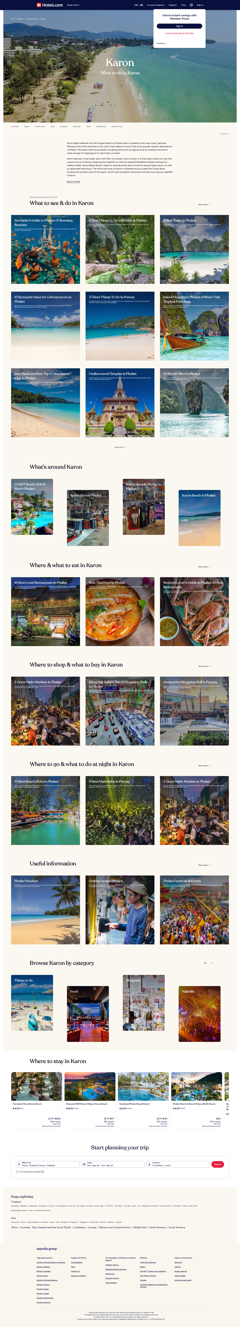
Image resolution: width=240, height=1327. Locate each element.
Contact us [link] (75, 1271)
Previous (199, 963)
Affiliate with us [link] (112, 1265)
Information (101, 126)
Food (52, 126)
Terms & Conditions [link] (148, 1262)
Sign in (200, 5)
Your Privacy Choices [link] (148, 1276)
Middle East (140, 1227)
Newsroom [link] (110, 1274)
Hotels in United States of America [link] (51, 1262)
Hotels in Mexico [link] (43, 1267)
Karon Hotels (117, 126)
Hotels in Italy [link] (42, 1276)
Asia (13, 1218)
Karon (26, 126)
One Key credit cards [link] (182, 1280)
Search (217, 1164)
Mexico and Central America (115, 1227)
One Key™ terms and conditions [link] (153, 1271)
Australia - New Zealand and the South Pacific (45, 1227)
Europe (92, 1227)
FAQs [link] (73, 1267)
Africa (14, 1227)
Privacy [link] (143, 1267)
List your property (155, 5)
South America (176, 1227)
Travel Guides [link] (180, 1276)
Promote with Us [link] (112, 1278)
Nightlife (76, 126)
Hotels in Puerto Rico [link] (45, 1298)
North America (157, 1227)
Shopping (63, 126)
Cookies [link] (143, 1280)
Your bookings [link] (76, 1262)
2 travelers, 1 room (161, 1165)
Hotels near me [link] (180, 1271)
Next (211, 963)
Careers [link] (177, 1267)
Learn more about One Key (179, 33)
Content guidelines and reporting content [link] (154, 1286)
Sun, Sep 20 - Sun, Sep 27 (100, 1165)
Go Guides (15, 126)
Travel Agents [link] (111, 1283)
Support (173, 5)
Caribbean (79, 1227)
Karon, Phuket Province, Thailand (38, 1165)
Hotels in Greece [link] (43, 1302)
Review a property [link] (78, 1276)
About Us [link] (178, 1262)
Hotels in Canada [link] (43, 1271)
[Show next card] (229, 1100)
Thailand (20, 19)
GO (12, 19)
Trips (183, 5)
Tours (88, 126)
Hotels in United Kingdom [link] (47, 1280)
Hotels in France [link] (43, 1285)
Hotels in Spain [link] (43, 1289)
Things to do (40, 126)
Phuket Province (32, 19)
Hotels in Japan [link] (43, 1293)
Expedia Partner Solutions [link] (116, 1269)
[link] (179, 43)
